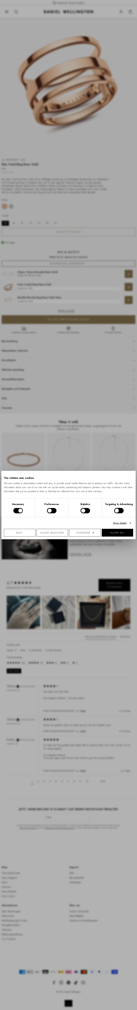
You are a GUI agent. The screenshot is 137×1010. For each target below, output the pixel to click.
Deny (19, 532)
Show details (120, 523)
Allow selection (52, 532)
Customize (83, 532)
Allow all (117, 532)
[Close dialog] (126, 456)
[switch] (51, 510)
